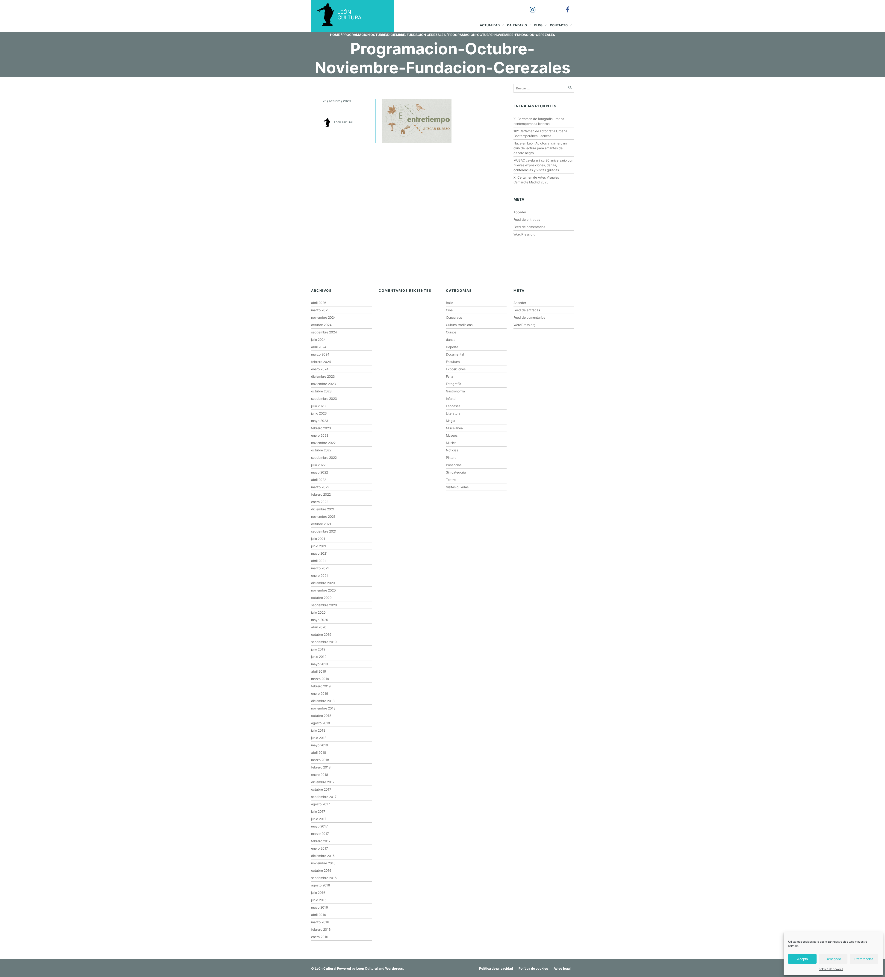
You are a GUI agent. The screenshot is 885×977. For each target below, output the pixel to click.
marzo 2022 (320, 487)
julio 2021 (318, 539)
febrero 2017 (320, 841)
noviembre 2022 (323, 443)
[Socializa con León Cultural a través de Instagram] (529, 6)
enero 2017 (319, 848)
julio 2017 (318, 811)
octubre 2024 (321, 325)
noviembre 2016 (323, 863)
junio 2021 (318, 546)
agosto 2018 (320, 723)
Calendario (517, 25)
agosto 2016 (320, 885)
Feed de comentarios (529, 227)
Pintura (451, 457)
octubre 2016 (321, 870)
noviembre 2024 (323, 317)
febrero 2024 (321, 362)
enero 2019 (319, 693)
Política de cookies (831, 969)
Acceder (519, 212)
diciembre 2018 (323, 701)
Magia (450, 421)
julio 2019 (318, 649)
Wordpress (394, 968)
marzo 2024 (320, 354)
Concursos (454, 317)
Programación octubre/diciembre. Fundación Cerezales (394, 35)
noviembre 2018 (323, 708)
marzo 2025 (320, 310)
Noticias (452, 450)
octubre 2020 (321, 598)
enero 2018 (319, 775)
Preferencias (863, 959)
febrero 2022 (321, 494)
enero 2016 (319, 937)
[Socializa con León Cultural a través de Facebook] (564, 6)
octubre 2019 (321, 634)
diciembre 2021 (322, 509)
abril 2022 (318, 480)
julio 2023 (318, 406)
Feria (449, 376)
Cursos (451, 332)
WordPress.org (524, 234)
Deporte (452, 347)
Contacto (559, 25)
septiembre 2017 (323, 797)
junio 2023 (319, 413)
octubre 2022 (321, 450)
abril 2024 (318, 347)
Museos (451, 435)
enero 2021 (319, 575)
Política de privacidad (496, 968)
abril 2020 (318, 627)
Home (335, 35)
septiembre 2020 (324, 605)
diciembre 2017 (322, 782)
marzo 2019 (320, 679)
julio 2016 (318, 893)
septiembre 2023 (324, 398)
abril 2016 (318, 915)
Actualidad (490, 25)
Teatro (451, 480)
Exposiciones (456, 369)
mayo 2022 (319, 472)
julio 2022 (318, 465)
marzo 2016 (320, 922)
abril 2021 (318, 561)
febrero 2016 (321, 929)
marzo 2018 (320, 760)
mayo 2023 (319, 421)
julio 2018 (318, 730)
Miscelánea (454, 428)
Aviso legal (562, 968)
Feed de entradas (526, 219)
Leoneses (453, 406)
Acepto (802, 959)
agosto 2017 (320, 804)
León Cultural (325, 968)
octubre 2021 (321, 524)
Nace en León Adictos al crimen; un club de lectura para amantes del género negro (540, 148)
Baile (449, 303)
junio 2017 (318, 819)
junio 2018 (319, 738)
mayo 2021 (319, 553)
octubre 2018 (321, 716)
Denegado (833, 959)
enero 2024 (319, 369)
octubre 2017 (321, 789)
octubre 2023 (321, 391)
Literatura (453, 413)
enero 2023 (319, 435)
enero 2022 (319, 502)
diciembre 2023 (323, 376)
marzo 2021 (320, 568)
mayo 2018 (319, 745)
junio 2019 (319, 657)
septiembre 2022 (324, 457)
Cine (449, 310)
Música (451, 443)
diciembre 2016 (323, 856)
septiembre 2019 (324, 642)
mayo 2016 (319, 907)
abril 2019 (318, 671)
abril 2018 (318, 752)
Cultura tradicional (459, 325)
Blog (538, 25)
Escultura (453, 362)
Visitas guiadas (457, 487)
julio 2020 (318, 612)
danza (450, 339)
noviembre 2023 (323, 384)
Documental (455, 354)
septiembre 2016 (324, 878)
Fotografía (453, 384)
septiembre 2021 (323, 531)
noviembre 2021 (323, 516)
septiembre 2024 (324, 332)
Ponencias (453, 465)
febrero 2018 (321, 767)
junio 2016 (319, 900)
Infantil (451, 398)
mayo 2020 (319, 620)
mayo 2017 (319, 826)
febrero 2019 (321, 686)
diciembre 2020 (323, 583)
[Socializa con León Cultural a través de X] (546, 6)
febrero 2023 (321, 428)
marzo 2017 (320, 834)
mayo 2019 (319, 664)
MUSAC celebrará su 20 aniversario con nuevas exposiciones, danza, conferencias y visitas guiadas (543, 165)
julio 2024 (318, 339)
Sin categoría (456, 472)
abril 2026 (318, 303)
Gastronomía (455, 391)
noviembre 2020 (323, 590)
